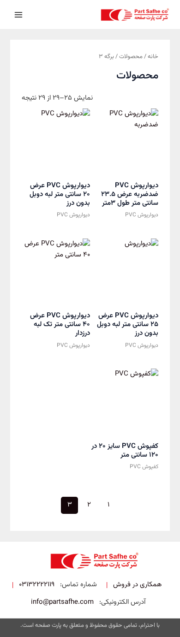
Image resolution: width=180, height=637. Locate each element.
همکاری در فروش (137, 584)
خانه (153, 56)
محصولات (131, 56)
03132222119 (36, 584)
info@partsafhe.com (62, 602)
